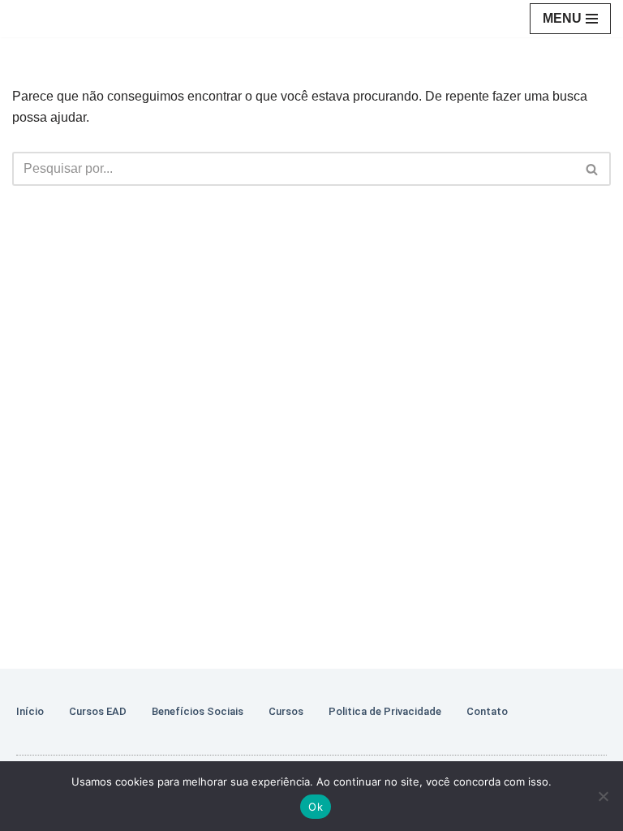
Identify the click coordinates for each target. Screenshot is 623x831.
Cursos (286, 711)
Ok (315, 806)
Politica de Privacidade (385, 711)
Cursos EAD (98, 711)
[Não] (603, 796)
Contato (487, 711)
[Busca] (592, 169)
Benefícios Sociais (197, 711)
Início (30, 711)
